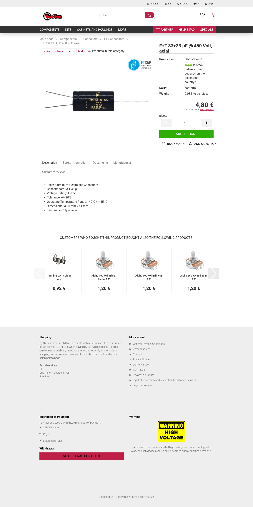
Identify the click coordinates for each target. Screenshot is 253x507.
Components (50, 29)
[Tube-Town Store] (52, 16)
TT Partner (164, 29)
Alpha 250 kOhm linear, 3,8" (193, 277)
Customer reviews (53, 172)
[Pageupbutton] (242, 501)
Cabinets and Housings (95, 29)
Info (169, 3)
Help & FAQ (187, 29)
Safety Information (75, 162)
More (122, 29)
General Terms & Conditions (149, 343)
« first (47, 51)
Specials (207, 29)
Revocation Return (143, 374)
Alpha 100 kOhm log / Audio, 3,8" (103, 277)
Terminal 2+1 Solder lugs (59, 277)
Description (49, 162)
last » (81, 51)
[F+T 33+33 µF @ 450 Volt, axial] (96, 100)
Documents (100, 162)
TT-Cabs (183, 3)
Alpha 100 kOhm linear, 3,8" (148, 277)
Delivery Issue (141, 364)
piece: (163, 115)
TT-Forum (154, 3)
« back (59, 51)
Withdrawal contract (81, 456)
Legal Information (143, 385)
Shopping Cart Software (112, 496)
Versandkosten (141, 349)
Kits (68, 29)
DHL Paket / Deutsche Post (54, 372)
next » (71, 51)
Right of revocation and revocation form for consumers (164, 380)
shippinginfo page (49, 357)
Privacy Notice (141, 359)
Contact (137, 354)
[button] (211, 15)
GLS (41, 369)
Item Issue (139, 369)
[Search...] (149, 15)
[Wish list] (202, 15)
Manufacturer (122, 162)
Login (210, 3)
